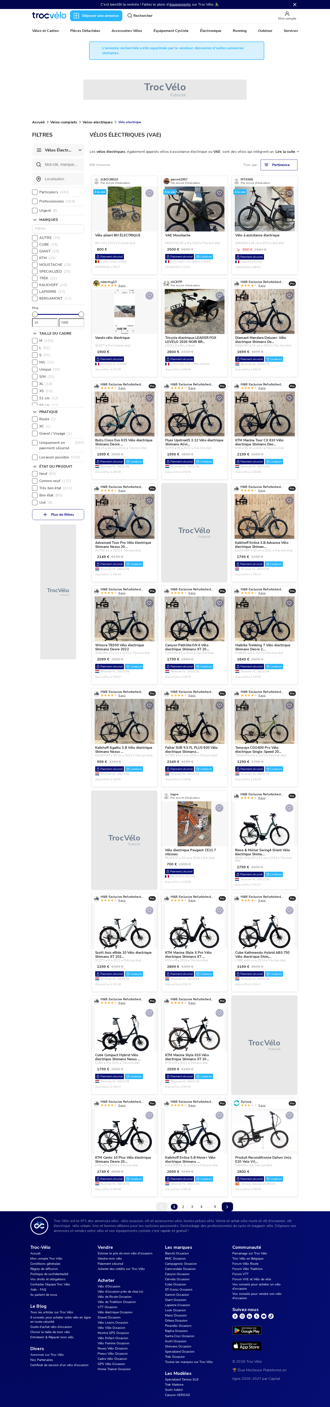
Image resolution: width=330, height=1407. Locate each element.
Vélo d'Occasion (109, 1286)
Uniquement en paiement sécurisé (61, 445)
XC (45, 426)
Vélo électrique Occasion (115, 1312)
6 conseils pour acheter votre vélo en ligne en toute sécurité (60, 1319)
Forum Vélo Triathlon (247, 1269)
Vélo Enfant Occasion (113, 1338)
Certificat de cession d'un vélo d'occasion (59, 1365)
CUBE (48, 244)
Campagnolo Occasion (181, 1264)
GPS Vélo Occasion (111, 1364)
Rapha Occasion (176, 1331)
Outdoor (265, 30)
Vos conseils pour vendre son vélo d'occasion (257, 1296)
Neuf (47, 473)
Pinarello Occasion (178, 1326)
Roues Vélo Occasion (113, 1348)
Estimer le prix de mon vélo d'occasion (125, 1253)
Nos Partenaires (41, 1360)
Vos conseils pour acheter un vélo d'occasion (256, 1286)
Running (240, 30)
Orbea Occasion (176, 1320)
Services (291, 30)
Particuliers (54, 192)
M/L (46, 362)
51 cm (48, 398)
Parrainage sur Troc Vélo (249, 1253)
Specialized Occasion (179, 1351)
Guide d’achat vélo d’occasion (51, 1327)
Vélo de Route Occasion (115, 1297)
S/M (47, 376)
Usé (45, 502)
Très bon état (55, 488)
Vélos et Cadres (45, 30)
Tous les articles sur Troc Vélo (51, 1312)
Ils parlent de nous (43, 1295)
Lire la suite (285, 151)
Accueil (38, 122)
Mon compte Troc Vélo (46, 1258)
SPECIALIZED (54, 271)
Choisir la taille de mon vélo (50, 1332)
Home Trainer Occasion (114, 1369)
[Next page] (227, 1206)
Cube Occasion (175, 1284)
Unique (49, 369)
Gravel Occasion (109, 1317)
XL (45, 383)
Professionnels (57, 201)
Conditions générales (45, 1264)
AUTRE (49, 237)
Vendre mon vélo (110, 1258)
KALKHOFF (53, 284)
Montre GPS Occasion (113, 1333)
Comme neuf (55, 480)
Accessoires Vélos (127, 30)
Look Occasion (175, 1310)
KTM (47, 258)
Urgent (48, 210)
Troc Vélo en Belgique (247, 1258)
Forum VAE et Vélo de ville (251, 1279)
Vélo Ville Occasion (111, 1328)
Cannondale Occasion (180, 1269)
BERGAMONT (55, 298)
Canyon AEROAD (177, 1395)
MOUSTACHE (55, 264)
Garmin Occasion (177, 1295)
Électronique (211, 30)
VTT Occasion (107, 1307)
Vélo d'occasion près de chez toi (120, 1291)
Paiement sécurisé (110, 1264)
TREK (48, 278)
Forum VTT (240, 1274)
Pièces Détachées (85, 30)
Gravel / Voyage (55, 433)
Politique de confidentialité (49, 1274)
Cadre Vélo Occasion (112, 1359)
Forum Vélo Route (245, 1264)
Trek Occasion (175, 1357)
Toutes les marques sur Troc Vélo (189, 1362)
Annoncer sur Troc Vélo (47, 1355)
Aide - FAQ (38, 1289)
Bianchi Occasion (177, 1253)
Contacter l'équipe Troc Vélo (50, 1284)
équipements (180, 4)
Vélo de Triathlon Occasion (117, 1302)
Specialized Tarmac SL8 (181, 1379)
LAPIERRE (52, 291)
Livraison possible (59, 457)
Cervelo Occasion (177, 1279)
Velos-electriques (98, 122)
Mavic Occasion (176, 1315)
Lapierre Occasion (177, 1305)
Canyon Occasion (177, 1274)
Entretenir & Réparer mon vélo (52, 1337)
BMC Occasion (175, 1258)
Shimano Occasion (178, 1346)
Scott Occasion (175, 1341)
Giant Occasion (175, 1300)
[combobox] (58, 179)
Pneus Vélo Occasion (113, 1353)
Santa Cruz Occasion (179, 1336)
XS (46, 391)
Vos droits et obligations (48, 1279)
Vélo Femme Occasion (113, 1343)
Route (47, 419)
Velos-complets (63, 122)
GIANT (49, 251)
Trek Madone (174, 1385)
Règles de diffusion (44, 1269)
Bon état (50, 495)
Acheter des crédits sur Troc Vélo (121, 1269)
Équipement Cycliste (171, 30)
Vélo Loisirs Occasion (113, 1322)
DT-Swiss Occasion (179, 1289)
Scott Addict (174, 1390)
